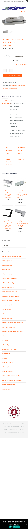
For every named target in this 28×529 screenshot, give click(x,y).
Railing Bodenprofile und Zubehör (13, 331)
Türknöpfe (6, 367)
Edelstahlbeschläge (9, 283)
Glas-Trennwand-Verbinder (11, 300)
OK (10, 526)
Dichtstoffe (6, 269)
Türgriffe (5, 358)
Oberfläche (6, 56)
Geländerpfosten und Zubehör (12, 296)
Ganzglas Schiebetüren (10, 291)
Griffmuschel (7, 309)
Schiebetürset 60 (8, 336)
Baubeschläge (14, 85)
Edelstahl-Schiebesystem (10, 278)
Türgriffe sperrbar (8, 362)
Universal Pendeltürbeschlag (11, 376)
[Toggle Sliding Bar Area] (26, 1)
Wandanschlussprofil (9, 384)
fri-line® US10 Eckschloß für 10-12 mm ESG (8, 194)
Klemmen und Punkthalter (11, 314)
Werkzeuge (6, 389)
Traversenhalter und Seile (10, 349)
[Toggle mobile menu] (25, 11)
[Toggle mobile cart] (21, 11)
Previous (3, 21)
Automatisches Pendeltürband (12, 256)
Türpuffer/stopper (8, 371)
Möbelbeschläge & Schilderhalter (13, 322)
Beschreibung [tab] (5, 96)
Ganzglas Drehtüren (9, 287)
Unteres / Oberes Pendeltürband (12, 380)
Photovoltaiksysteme (9, 327)
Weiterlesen (16, 526)
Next (25, 21)
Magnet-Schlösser (8, 318)
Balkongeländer (7, 260)
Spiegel (5, 340)
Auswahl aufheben (21, 64)
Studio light (13, 88)
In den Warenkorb (13, 75)
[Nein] (26, 524)
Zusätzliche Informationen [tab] (5, 102)
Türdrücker (6, 353)
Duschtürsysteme (8, 274)
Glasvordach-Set (8, 305)
